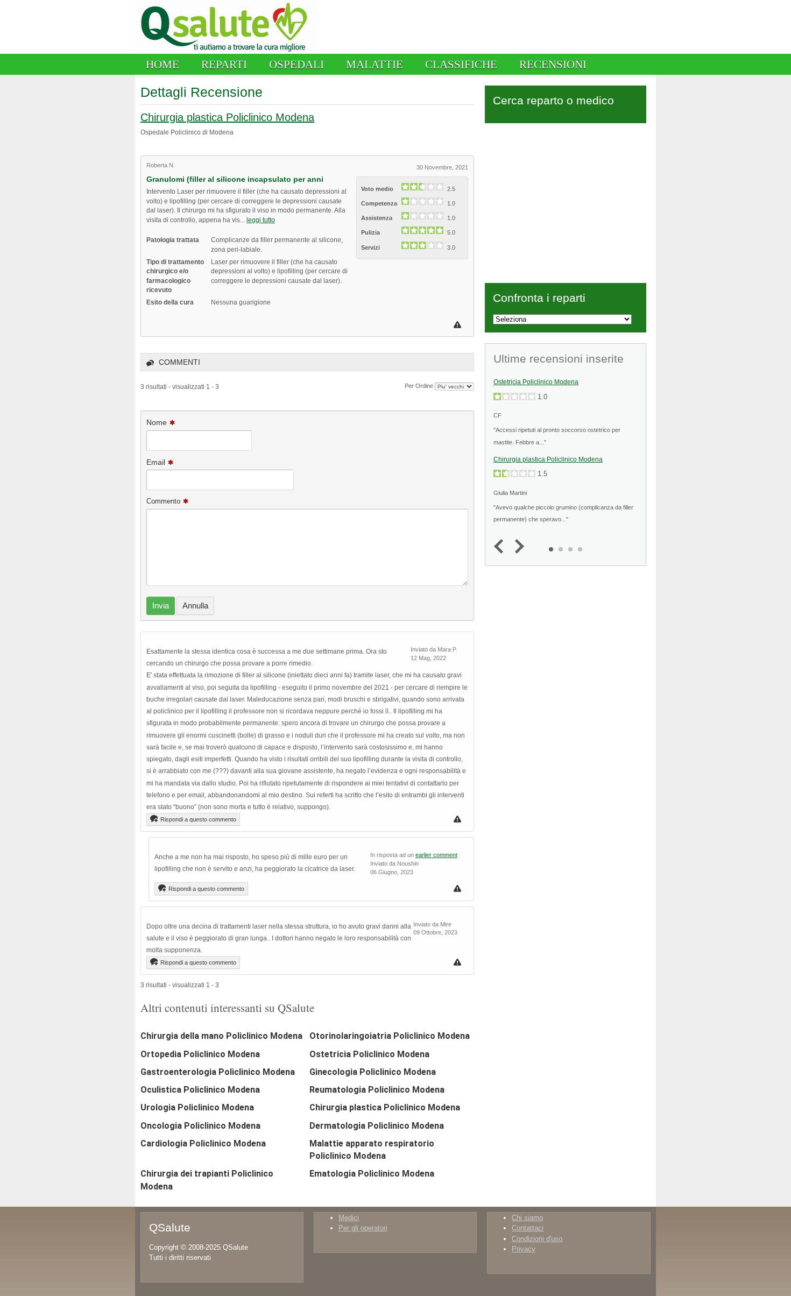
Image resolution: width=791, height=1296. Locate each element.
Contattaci (527, 1228)
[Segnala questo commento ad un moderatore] (458, 819)
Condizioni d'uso (537, 1239)
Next (517, 547)
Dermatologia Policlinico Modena (376, 1126)
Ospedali (296, 64)
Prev (501, 547)
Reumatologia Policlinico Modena (376, 1090)
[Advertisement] (565, 201)
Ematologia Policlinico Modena (371, 1173)
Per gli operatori (362, 1228)
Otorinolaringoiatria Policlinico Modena (389, 1036)
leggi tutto (260, 219)
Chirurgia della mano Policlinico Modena (221, 1036)
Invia (160, 605)
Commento (163, 501)
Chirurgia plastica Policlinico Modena (227, 117)
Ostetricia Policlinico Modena (369, 1054)
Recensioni (553, 64)
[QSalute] (227, 51)
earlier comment (436, 855)
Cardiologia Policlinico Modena (203, 1143)
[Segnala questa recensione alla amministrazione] (458, 324)
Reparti (224, 64)
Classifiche (461, 64)
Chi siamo (527, 1218)
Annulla (195, 605)
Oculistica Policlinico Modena (200, 1090)
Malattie (374, 64)
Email (155, 462)
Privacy (523, 1249)
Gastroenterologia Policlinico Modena (217, 1072)
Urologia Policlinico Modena (197, 1107)
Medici (348, 1218)
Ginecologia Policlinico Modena (372, 1072)
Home (162, 64)
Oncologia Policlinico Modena (200, 1126)
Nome (156, 422)
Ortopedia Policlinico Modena (200, 1054)
